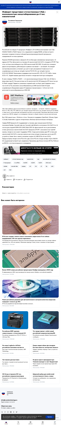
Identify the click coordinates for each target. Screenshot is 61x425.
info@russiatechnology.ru (9, 400)
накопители (30, 159)
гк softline (17, 162)
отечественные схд (17, 159)
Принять (49, 417)
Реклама (56, 147)
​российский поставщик (49, 159)
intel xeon (48, 162)
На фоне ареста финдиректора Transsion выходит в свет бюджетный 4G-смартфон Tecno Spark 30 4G (45, 362)
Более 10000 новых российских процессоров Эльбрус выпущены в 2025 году (27, 270)
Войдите (4, 193)
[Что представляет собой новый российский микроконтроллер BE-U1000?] (46, 320)
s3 (41, 166)
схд (38, 159)
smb (52, 166)
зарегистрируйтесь (12, 193)
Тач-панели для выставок (10, 360)
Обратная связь (6, 406)
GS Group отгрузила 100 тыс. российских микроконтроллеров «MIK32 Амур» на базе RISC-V (13, 376)
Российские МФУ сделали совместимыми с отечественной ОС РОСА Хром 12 (14, 333)
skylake (5, 166)
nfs (30, 166)
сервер (24, 166)
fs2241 (40, 162)
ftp (46, 166)
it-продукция (7, 162)
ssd (4, 170)
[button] (55, 422)
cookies (13, 416)
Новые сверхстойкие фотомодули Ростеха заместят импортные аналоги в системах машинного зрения (45, 347)
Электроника (5, 244)
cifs (36, 166)
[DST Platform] (30, 99)
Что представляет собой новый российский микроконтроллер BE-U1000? (44, 333)
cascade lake (14, 166)
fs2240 (33, 162)
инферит (6, 159)
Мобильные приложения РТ (10, 393)
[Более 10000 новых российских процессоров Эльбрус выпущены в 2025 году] (30, 259)
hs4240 (25, 162)
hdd (10, 170)
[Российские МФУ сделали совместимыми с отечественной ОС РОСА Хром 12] (15, 320)
